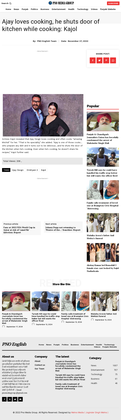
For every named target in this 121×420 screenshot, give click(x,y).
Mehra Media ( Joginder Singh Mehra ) (89, 412)
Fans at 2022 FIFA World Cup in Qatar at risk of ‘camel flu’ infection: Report (19, 230)
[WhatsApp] (113, 60)
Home (41, 345)
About (37, 361)
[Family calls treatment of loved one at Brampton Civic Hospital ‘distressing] (103, 190)
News (48, 345)
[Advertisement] (42, 73)
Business (75, 345)
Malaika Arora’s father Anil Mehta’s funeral (100, 237)
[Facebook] (93, 60)
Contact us (40, 365)
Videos (97, 347)
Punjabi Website (109, 347)
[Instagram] (9, 399)
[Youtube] (20, 399)
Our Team (39, 369)
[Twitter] (99, 60)
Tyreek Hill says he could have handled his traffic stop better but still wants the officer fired (102, 173)
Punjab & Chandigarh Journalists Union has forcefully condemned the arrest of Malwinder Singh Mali (102, 138)
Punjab (57, 345)
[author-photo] (4, 326)
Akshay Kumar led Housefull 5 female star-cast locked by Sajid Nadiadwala (103, 268)
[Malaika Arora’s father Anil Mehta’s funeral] (103, 222)
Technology (109, 345)
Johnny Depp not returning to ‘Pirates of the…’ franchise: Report (62, 228)
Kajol (43, 170)
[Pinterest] (106, 60)
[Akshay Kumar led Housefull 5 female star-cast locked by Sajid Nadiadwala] (103, 252)
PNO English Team (47, 41)
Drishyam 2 (32, 170)
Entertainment (60, 33)
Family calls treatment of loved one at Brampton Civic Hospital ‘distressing (102, 205)
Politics (65, 345)
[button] (6, 3)
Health (99, 345)
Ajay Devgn (17, 170)
